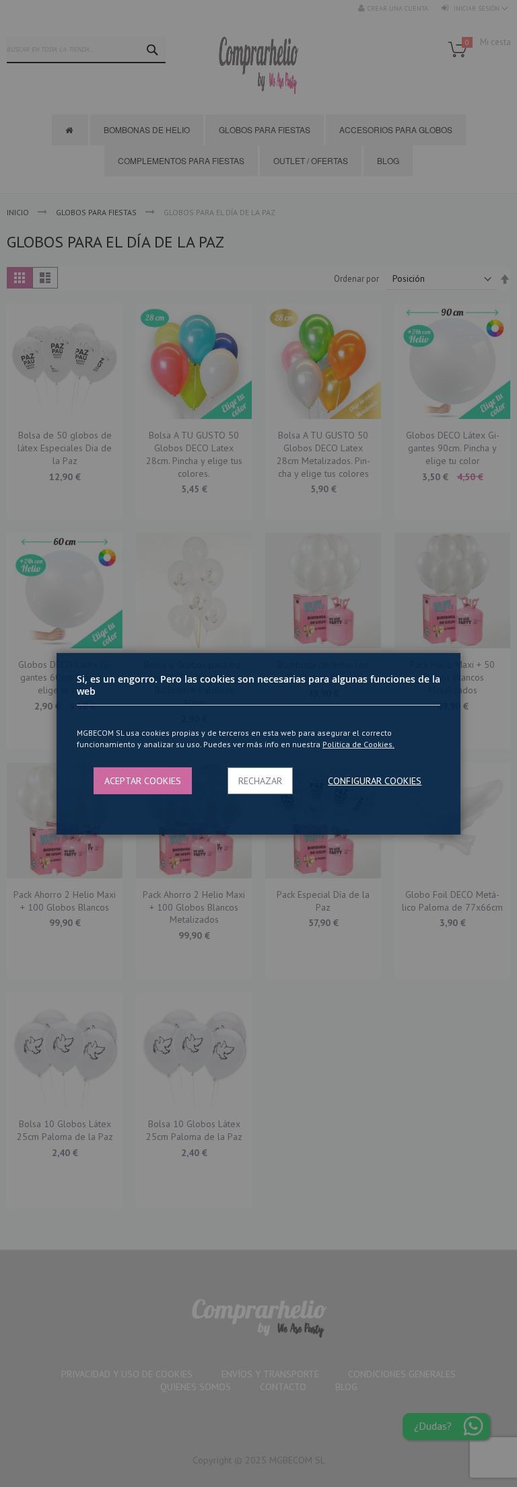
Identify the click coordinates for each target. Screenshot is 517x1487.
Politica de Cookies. (358, 744)
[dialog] (258, 743)
